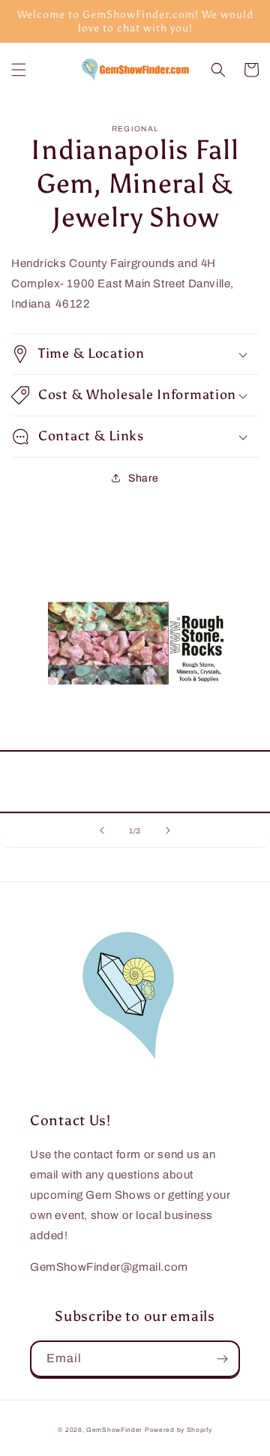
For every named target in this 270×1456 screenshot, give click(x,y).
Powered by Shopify (178, 1430)
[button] (18, 69)
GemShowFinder (114, 1430)
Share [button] (143, 478)
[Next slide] (168, 830)
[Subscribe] (222, 1358)
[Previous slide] (102, 830)
